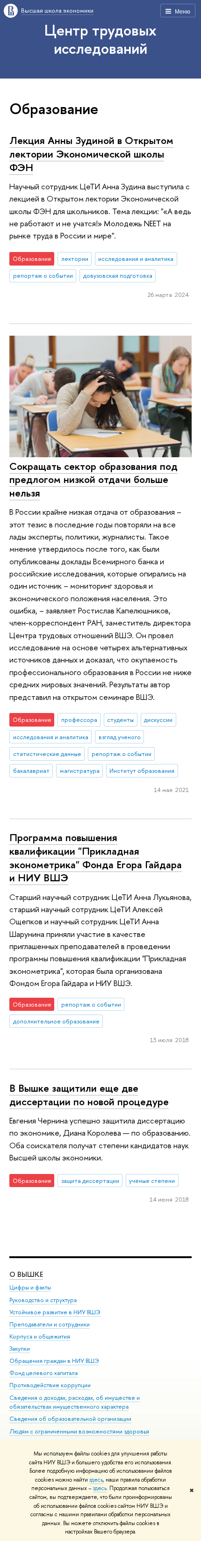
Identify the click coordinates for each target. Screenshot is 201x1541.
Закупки (19, 1349)
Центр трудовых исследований (100, 39)
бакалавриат (31, 770)
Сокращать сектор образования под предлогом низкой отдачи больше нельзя (93, 479)
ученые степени (152, 1180)
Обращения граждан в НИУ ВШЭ (54, 1361)
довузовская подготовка (117, 275)
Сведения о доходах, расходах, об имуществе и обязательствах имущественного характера (74, 1402)
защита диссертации (90, 1180)
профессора (79, 719)
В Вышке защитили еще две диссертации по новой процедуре (89, 1095)
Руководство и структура (43, 1300)
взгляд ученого (120, 737)
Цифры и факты (30, 1287)
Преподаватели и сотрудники (49, 1324)
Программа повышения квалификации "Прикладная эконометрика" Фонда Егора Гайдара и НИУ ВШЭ (95, 857)
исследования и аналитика (135, 258)
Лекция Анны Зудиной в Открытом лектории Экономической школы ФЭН (91, 153)
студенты (120, 719)
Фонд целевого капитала (43, 1373)
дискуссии (158, 719)
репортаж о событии (43, 275)
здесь (96, 1479)
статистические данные (47, 753)
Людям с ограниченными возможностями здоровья (79, 1431)
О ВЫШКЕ (26, 1274)
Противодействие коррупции (50, 1385)
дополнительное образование (56, 1021)
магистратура (80, 770)
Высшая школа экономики (57, 10)
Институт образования (141, 770)
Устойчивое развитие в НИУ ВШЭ (54, 1312)
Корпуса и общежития (39, 1336)
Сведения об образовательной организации (70, 1419)
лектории (74, 258)
